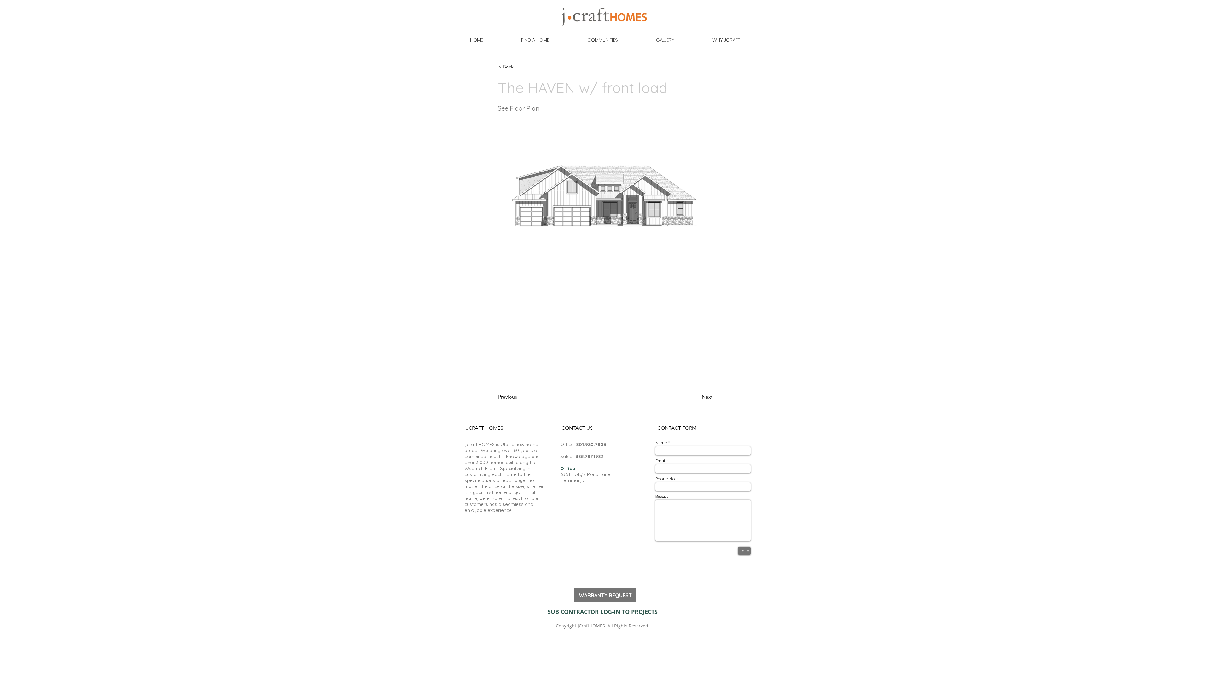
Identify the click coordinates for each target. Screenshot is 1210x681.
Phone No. (665, 479)
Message (662, 496)
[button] (519, 67)
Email (660, 461)
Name (661, 443)
